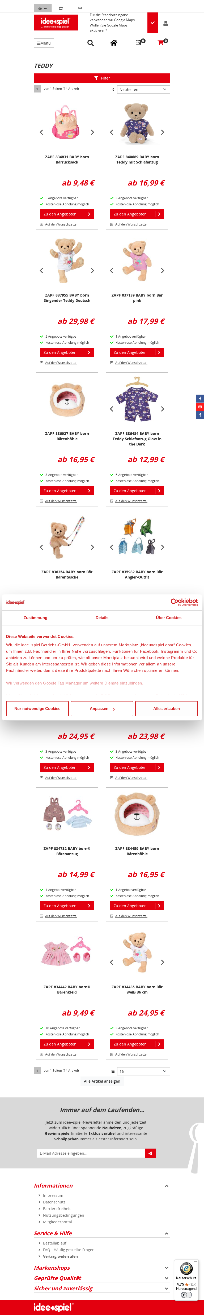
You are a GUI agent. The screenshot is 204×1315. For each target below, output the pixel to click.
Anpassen (99, 708)
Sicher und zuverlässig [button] (63, 1288)
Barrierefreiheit (57, 1208)
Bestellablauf (54, 1243)
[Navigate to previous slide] (41, 132)
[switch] (186, 1295)
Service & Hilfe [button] (53, 1233)
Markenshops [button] (52, 1267)
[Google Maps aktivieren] (152, 22)
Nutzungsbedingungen (63, 1215)
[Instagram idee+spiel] (200, 407)
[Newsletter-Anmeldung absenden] (150, 1153)
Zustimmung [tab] (35, 617)
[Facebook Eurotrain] (200, 415)
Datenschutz (54, 1201)
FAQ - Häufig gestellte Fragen (69, 1249)
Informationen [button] (53, 1185)
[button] (91, 43)
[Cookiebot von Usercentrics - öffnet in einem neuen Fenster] (174, 602)
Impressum (53, 1195)
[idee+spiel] (56, 22)
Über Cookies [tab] (168, 617)
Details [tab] (102, 617)
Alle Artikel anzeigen (102, 1081)
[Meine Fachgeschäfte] (114, 42)
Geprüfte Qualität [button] (57, 1278)
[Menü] (195, 1262)
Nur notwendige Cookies (37, 708)
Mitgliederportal (57, 1221)
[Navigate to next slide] (92, 132)
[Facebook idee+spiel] (200, 399)
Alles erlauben (166, 708)
